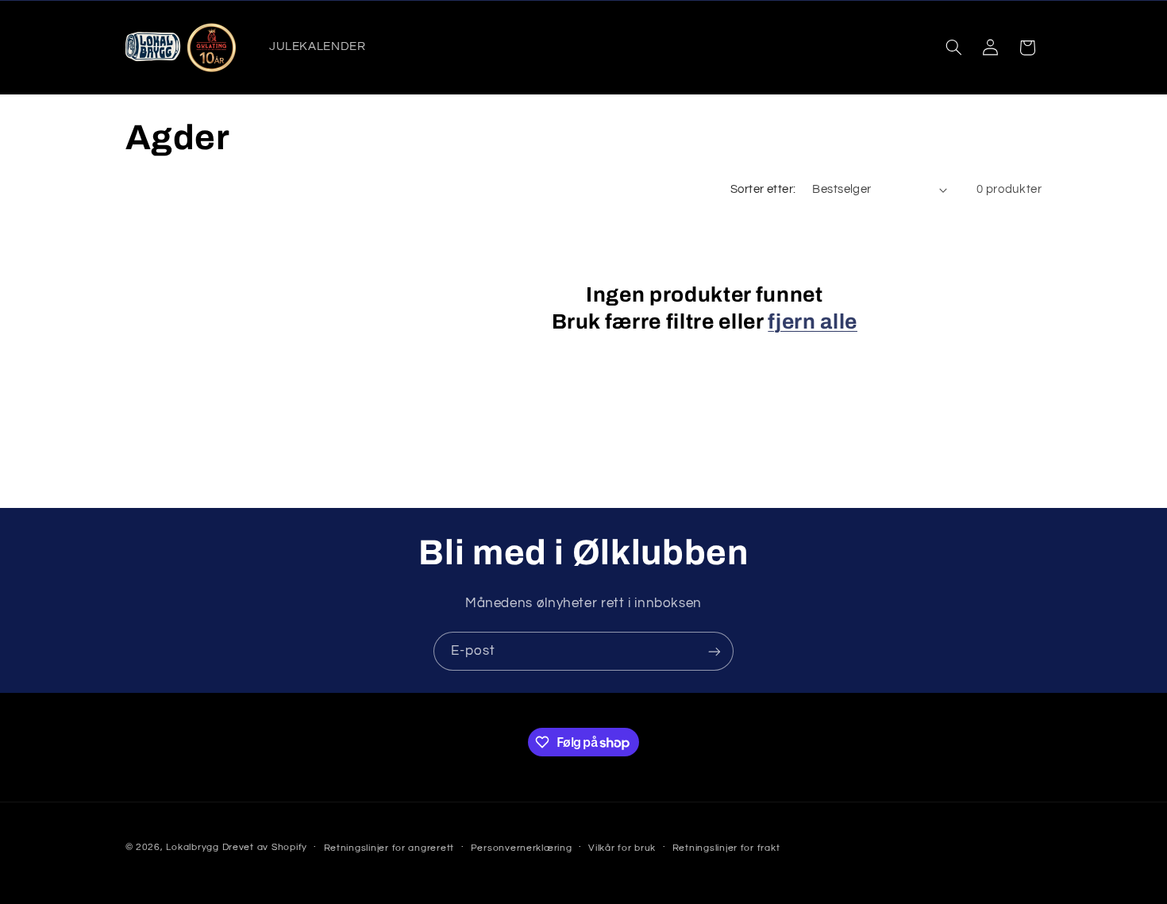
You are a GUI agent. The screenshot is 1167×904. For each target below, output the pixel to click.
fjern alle (812, 321)
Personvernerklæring (521, 848)
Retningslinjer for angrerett (389, 848)
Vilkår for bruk (622, 848)
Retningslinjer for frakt (726, 848)
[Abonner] (714, 651)
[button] (953, 47)
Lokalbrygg (192, 847)
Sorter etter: (762, 189)
